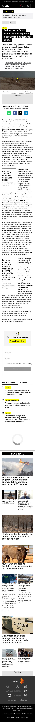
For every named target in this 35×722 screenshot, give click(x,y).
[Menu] (33, 5)
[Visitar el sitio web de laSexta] (17, 686)
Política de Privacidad (23, 363)
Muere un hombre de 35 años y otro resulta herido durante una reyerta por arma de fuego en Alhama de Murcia (9, 588)
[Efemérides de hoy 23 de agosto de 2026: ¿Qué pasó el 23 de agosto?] (9, 494)
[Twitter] (14, 106)
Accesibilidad (24, 717)
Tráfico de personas (24, 1)
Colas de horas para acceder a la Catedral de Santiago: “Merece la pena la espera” (25, 661)
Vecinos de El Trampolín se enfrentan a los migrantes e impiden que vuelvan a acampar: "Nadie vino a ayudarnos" (17, 419)
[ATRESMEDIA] (17, 681)
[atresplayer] (28, 6)
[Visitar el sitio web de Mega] (17, 691)
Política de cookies (27, 713)
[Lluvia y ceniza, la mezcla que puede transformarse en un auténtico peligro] (17, 524)
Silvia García (7, 106)
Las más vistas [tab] (8, 383)
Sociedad (17, 453)
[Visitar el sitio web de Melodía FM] (25, 695)
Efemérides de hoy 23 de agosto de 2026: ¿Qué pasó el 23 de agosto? (9, 501)
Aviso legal (5, 713)
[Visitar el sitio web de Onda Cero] (9, 695)
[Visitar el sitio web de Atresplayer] (13, 700)
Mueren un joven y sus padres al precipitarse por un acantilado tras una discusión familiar (18, 392)
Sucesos (12, 23)
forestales (26, 157)
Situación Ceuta (7, 1)
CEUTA (8, 413)
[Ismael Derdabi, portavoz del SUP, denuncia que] (25, 494)
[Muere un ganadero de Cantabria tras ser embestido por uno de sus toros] (17, 554)
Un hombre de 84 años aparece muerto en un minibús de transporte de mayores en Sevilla (15, 639)
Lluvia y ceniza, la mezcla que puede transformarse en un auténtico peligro (17, 536)
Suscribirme (17, 369)
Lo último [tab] (23, 383)
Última (23, 5)
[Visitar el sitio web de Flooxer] (23, 700)
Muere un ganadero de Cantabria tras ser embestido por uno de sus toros (17, 405)
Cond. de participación (13, 717)
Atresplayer (19, 321)
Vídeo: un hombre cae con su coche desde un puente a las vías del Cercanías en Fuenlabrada (24, 587)
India (8, 388)
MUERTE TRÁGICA (12, 400)
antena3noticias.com (19, 315)
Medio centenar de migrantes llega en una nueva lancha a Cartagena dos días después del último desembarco (9, 662)
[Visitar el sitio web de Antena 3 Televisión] (9, 686)
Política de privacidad (15, 713)
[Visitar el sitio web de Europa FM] (17, 695)
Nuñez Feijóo (15, 1)
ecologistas (27, 224)
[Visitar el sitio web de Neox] (25, 686)
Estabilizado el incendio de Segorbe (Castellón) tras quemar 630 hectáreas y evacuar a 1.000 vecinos (15, 480)
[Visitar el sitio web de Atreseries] (25, 691)
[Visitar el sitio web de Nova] (9, 691)
